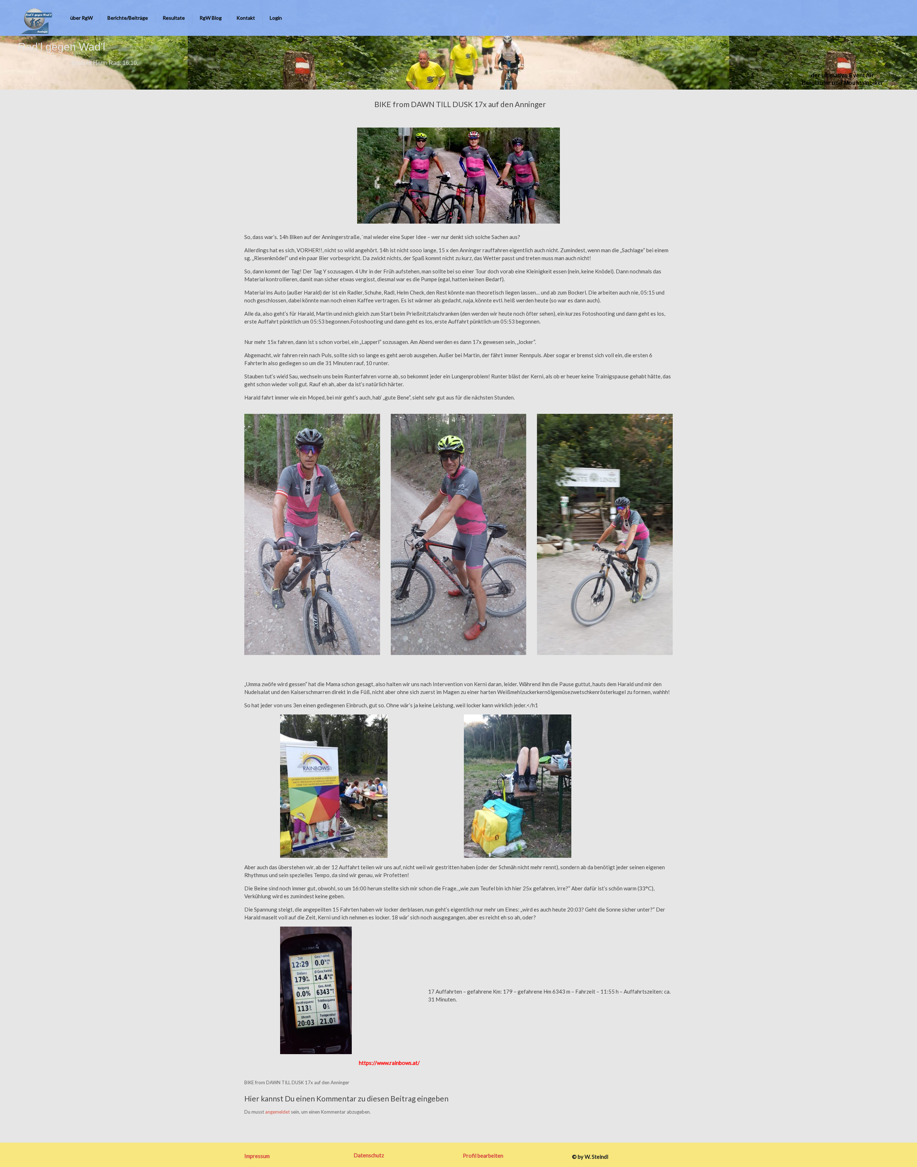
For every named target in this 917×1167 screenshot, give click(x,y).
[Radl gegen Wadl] (34, 18)
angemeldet (277, 1112)
